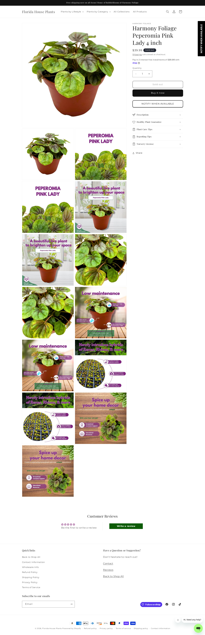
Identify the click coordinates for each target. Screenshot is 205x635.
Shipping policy (141, 628)
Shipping (137, 55)
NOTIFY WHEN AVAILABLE (158, 103)
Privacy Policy (30, 582)
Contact (108, 563)
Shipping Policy (30, 577)
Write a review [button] (126, 526)
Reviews (108, 569)
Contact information (160, 628)
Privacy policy (106, 628)
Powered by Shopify (71, 628)
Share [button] (139, 153)
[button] (72, 12)
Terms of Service (31, 587)
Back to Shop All (31, 557)
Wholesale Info (30, 567)
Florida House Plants (52, 628)
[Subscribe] (71, 604)
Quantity (137, 68)
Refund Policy (30, 572)
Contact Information (33, 562)
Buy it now (158, 93)
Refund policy (90, 628)
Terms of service (123, 628)
